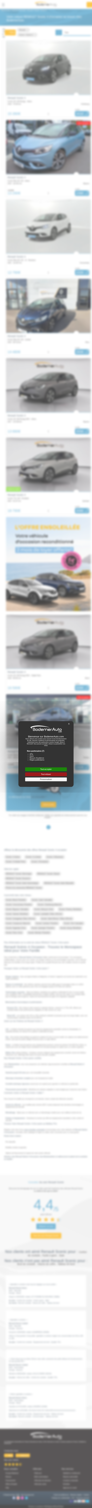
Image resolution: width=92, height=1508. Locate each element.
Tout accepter (46, 769)
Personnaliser (46, 779)
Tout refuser (46, 774)
